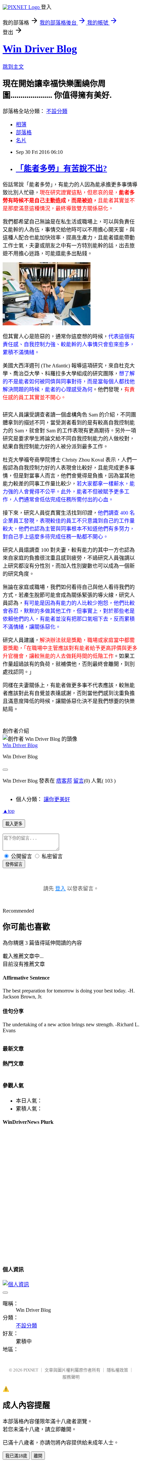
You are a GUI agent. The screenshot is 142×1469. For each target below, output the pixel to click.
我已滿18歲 (16, 1455)
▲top (9, 811)
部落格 (24, 132)
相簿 (21, 124)
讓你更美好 (57, 799)
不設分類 (56, 111)
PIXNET (30, 1370)
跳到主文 (13, 67)
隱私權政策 (117, 1370)
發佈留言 (13, 864)
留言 (78, 781)
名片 (21, 140)
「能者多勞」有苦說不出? (61, 168)
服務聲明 (71, 1376)
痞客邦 (64, 781)
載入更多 (13, 823)
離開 (38, 1455)
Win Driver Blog (40, 49)
